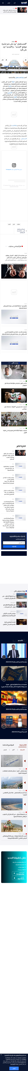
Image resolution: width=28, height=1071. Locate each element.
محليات (23, 768)
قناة (13, 82)
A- (6, 60)
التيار (15, 97)
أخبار (14, 2)
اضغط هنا (12, 1064)
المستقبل (18, 77)
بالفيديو (20, 640)
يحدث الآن (15, 363)
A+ (2, 60)
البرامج (9, 2)
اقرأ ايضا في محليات (14, 246)
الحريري (10, 92)
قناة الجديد (14, 125)
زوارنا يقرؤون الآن (19, 591)
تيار (23, 77)
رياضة (24, 381)
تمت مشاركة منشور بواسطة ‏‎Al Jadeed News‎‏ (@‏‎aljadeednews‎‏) (14, 186)
